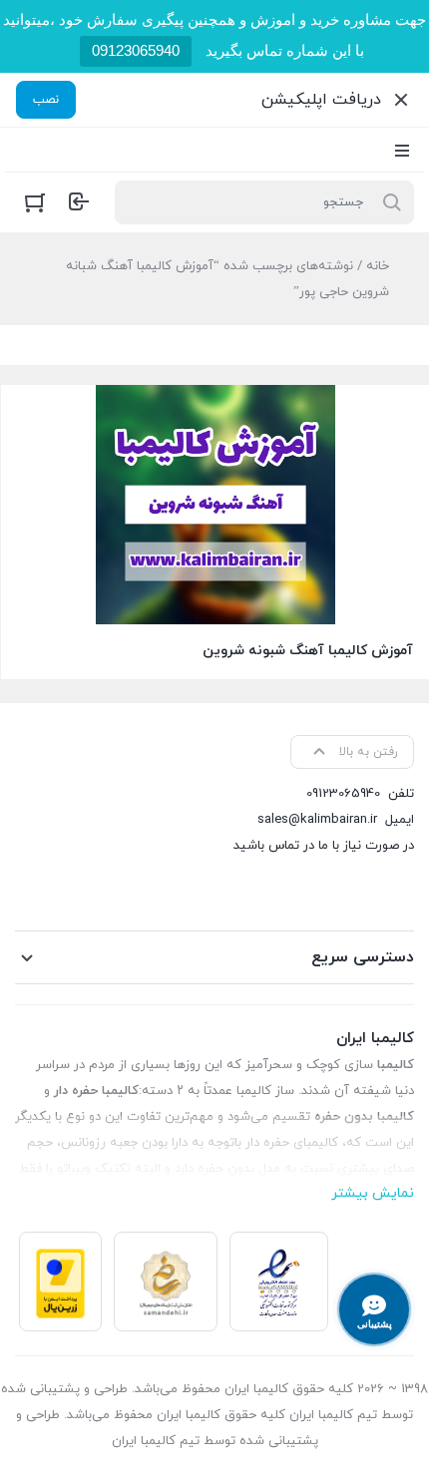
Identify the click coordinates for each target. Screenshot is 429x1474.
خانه (377, 266)
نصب (46, 100)
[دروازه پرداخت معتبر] (60, 1281)
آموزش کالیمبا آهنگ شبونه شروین (308, 650)
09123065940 (136, 50)
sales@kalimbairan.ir (317, 820)
